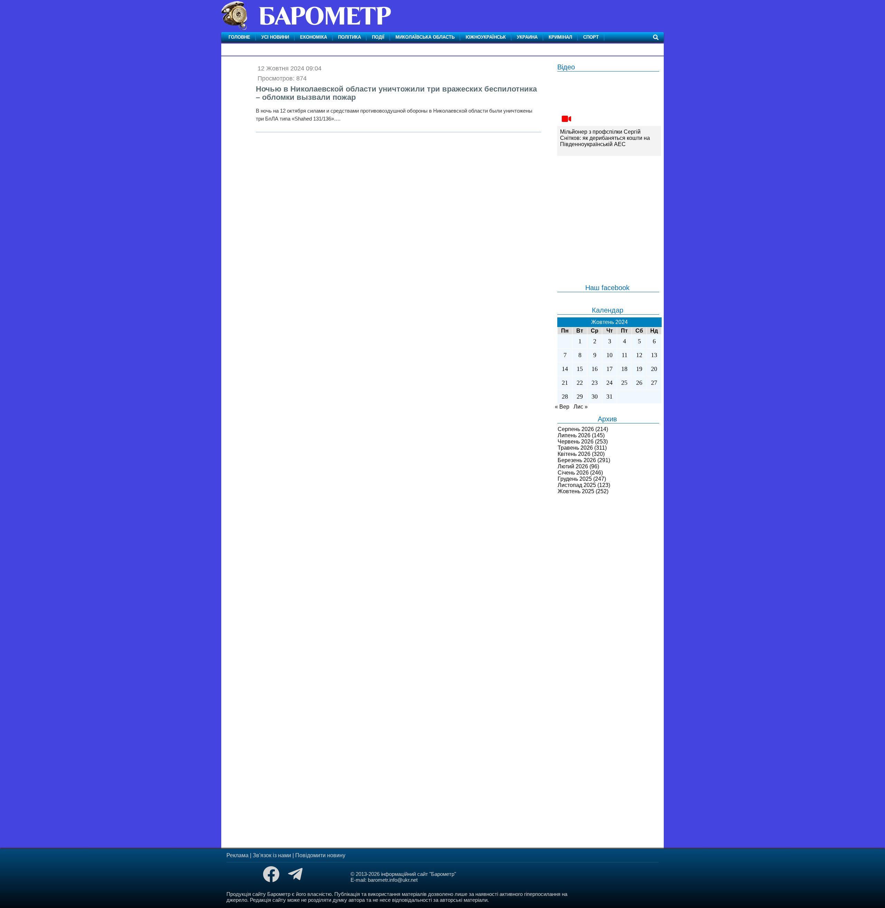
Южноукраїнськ (486, 37)
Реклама (237, 855)
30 (594, 396)
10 (609, 355)
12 (639, 355)
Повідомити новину (320, 855)
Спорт (591, 37)
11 (624, 355)
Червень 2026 (576, 442)
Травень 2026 (575, 448)
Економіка (313, 37)
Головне (239, 37)
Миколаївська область (425, 37)
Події (378, 37)
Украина (527, 37)
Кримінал (560, 37)
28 (565, 396)
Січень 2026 (573, 473)
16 (594, 368)
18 (624, 368)
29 (580, 396)
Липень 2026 (574, 435)
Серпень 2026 (576, 429)
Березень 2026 (577, 460)
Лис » (581, 407)
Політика (349, 37)
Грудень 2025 (575, 479)
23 (594, 382)
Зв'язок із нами (272, 855)
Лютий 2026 (573, 466)
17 (609, 368)
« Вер (562, 407)
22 (580, 382)
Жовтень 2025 (576, 491)
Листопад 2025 (577, 485)
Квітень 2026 (574, 454)
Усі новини (275, 37)
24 (609, 382)
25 (624, 382)
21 (565, 382)
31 (609, 396)
